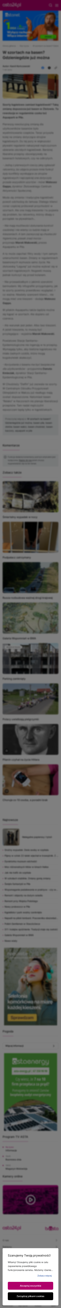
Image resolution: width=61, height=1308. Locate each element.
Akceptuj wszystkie (30, 1285)
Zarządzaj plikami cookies (30, 1296)
